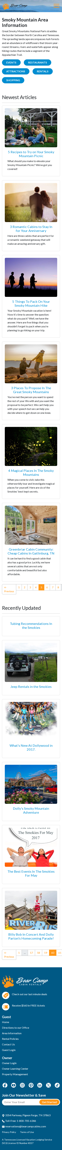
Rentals (42, 71)
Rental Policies (10, 1038)
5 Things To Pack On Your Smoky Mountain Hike (31, 303)
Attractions (15, 71)
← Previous (9, 589)
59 (45, 952)
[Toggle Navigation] (56, 6)
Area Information (11, 1033)
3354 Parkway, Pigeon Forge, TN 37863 (27, 1115)
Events (11, 62)
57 (31, 952)
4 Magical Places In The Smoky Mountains (31, 472)
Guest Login (9, 1049)
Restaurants (37, 62)
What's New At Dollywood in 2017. (31, 747)
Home (5, 1022)
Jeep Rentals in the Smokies (31, 686)
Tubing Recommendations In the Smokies (31, 625)
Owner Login (9, 1063)
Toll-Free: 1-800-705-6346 (20, 1120)
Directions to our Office (15, 1027)
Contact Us (8, 1044)
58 (38, 952)
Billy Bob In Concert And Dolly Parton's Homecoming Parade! (31, 936)
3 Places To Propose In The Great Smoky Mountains (31, 390)
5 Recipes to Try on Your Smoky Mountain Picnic (31, 154)
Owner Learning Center (15, 1068)
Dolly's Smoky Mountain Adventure (31, 810)
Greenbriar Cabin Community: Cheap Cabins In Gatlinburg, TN (31, 551)
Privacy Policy (9, 1132)
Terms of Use (27, 1132)
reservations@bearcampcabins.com (25, 1126)
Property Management (15, 1074)
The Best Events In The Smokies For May (31, 873)
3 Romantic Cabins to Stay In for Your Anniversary (31, 229)
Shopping (13, 80)
